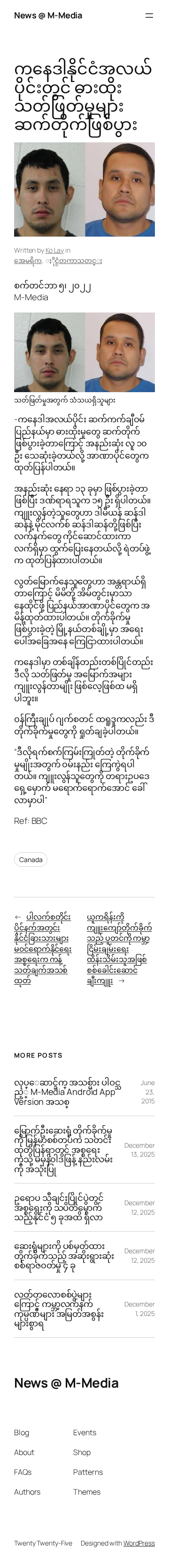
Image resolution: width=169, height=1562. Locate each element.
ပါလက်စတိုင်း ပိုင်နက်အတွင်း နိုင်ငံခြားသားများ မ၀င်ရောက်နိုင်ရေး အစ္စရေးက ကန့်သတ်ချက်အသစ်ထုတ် (43, 949)
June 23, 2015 (148, 1091)
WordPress (139, 1542)
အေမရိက (28, 260)
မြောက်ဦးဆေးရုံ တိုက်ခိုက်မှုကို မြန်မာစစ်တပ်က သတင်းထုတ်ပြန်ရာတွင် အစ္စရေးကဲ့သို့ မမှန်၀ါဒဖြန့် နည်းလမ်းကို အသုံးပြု (63, 1150)
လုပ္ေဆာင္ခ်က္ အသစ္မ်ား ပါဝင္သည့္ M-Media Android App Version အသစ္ (67, 1091)
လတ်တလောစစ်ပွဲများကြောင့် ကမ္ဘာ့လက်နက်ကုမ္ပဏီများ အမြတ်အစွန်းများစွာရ (59, 1309)
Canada (30, 859)
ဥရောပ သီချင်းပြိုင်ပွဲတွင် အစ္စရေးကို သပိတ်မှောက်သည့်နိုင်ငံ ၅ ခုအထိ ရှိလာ (59, 1207)
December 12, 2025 (139, 1207)
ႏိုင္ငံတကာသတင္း (78, 260)
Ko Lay (55, 250)
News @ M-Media (48, 15)
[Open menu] (149, 15)
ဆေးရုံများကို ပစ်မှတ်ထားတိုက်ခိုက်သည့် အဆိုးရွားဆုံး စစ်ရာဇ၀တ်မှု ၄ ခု (64, 1255)
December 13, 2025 (139, 1150)
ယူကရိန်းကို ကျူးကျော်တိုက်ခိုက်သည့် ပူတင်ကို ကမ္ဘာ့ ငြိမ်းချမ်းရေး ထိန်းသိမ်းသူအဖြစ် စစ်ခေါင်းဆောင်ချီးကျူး (119, 949)
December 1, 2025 (139, 1308)
